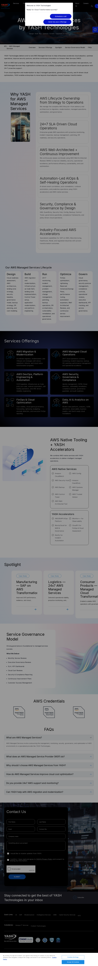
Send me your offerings (57, 22)
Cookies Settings (73, 957)
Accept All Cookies (73, 962)
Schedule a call (61, 16)
